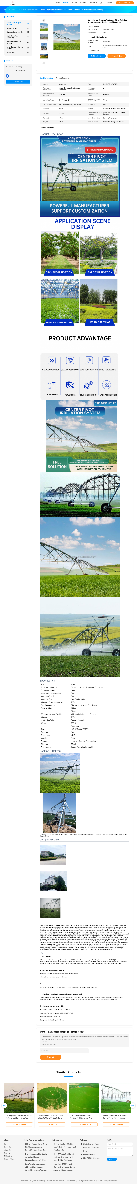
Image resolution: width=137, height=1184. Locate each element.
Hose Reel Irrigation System (18, 42)
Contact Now (18, 81)
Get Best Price (96, 56)
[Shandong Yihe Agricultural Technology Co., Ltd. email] (7, 76)
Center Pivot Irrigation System (18, 23)
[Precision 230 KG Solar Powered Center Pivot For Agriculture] (19, 1098)
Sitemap (7, 1153)
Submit (50, 1057)
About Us (7, 1150)
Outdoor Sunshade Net (18, 32)
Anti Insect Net (18, 28)
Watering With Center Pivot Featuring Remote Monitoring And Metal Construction (116, 1118)
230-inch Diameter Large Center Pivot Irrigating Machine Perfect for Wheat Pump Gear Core (36, 1147)
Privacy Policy (9, 1159)
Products (7, 1147)
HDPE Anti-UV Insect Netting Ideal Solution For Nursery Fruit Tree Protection (65, 1147)
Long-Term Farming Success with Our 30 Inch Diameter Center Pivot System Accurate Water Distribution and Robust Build (36, 1167)
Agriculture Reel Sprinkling (18, 37)
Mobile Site (8, 1156)
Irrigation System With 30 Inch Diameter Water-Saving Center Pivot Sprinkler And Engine (82, 1118)
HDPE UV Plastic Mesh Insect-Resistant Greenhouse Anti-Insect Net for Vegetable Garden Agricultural (64, 1157)
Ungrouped (18, 52)
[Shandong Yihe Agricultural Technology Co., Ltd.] (12, 3)
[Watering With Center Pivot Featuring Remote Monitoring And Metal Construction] (116, 1098)
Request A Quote (125, 3)
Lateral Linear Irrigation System (18, 48)
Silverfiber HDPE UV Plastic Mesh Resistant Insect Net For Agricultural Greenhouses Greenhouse (64, 1167)
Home (6, 1144)
